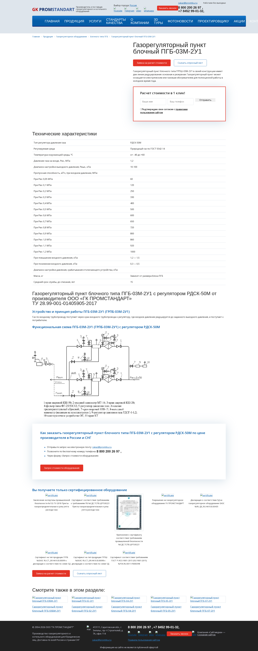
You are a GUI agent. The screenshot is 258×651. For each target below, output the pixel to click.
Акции (239, 21)
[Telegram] (129, 9)
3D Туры (158, 21)
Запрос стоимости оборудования (61, 467)
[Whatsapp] (149, 9)
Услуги (95, 21)
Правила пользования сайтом (144, 639)
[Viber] (139, 9)
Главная (36, 36)
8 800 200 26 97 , (105, 451)
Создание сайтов (206, 634)
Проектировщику (213, 21)
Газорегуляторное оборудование (71, 36)
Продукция (48, 36)
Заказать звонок (168, 8)
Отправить (205, 100)
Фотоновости (180, 21)
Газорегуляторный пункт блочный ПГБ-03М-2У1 (133, 36)
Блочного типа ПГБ (99, 36)
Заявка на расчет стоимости (152, 62)
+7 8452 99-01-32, (191, 11)
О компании (140, 21)
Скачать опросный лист (190, 62)
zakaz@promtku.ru (102, 447)
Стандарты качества (116, 21)
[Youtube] (118, 9)
